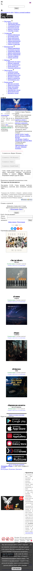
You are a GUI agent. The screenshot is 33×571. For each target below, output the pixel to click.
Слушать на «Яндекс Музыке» (12, 153)
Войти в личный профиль (22, 12)
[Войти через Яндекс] (18, 228)
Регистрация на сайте (7, 12)
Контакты (19, 469)
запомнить (4, 220)
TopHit (26, 134)
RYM (21, 134)
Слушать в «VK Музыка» (10, 157)
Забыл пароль (12, 222)
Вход (20, 209)
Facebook (18, 148)
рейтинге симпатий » (21, 123)
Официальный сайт (21, 145)
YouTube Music (27, 140)
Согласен (16, 568)
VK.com (17, 147)
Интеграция (4, 469)
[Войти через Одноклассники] (21, 228)
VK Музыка (18, 139)
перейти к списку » (21, 120)
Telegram (23, 147)
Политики (12, 469)
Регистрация (14, 209)
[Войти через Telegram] (12, 228)
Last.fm (17, 134)
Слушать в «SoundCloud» (10, 166)
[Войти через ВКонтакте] (15, 228)
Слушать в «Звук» (8, 161)
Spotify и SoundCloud (22, 139)
